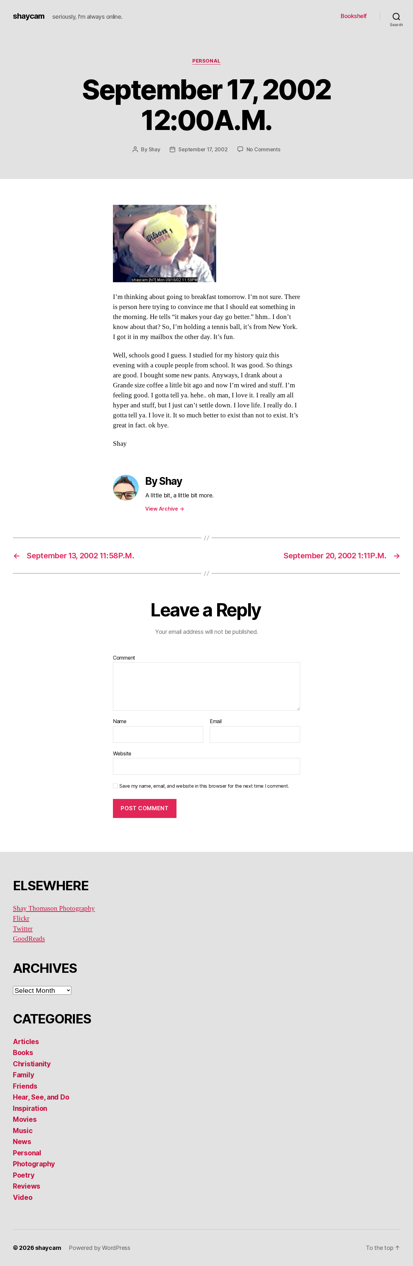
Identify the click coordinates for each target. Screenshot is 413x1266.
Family (23, 1075)
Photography (34, 1164)
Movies (24, 1119)
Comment (124, 658)
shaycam (29, 16)
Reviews (26, 1186)
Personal (206, 61)
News (22, 1142)
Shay (154, 149)
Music (23, 1131)
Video (23, 1197)
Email (216, 721)
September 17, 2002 (202, 149)
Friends (25, 1086)
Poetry (23, 1175)
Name (119, 721)
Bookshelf (354, 16)
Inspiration (30, 1108)
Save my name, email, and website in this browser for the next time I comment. (204, 786)
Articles (26, 1042)
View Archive (164, 508)
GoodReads (29, 938)
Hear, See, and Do (41, 1097)
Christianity (32, 1064)
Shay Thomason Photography (54, 908)
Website (122, 753)
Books (23, 1053)
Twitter (23, 928)
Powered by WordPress (99, 1247)
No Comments (263, 149)
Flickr (21, 918)
